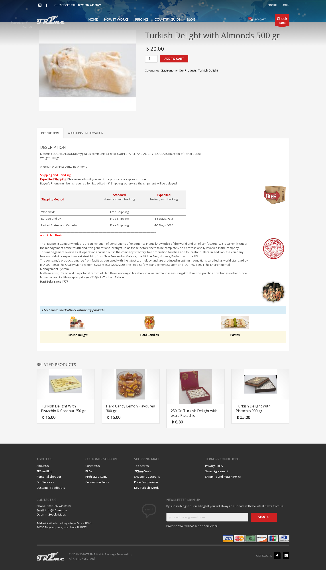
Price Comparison (146, 482)
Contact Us (92, 466)
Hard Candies (149, 335)
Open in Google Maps (51, 514)
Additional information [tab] (85, 133)
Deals (143, 471)
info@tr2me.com (56, 510)
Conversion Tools (97, 482)
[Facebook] (46, 5)
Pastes (235, 335)
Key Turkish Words (146, 488)
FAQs (88, 471)
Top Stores (141, 466)
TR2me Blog (44, 471)
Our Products (188, 70)
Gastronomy (169, 70)
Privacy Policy (214, 466)
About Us (43, 466)
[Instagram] (40, 5)
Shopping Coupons (147, 477)
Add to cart (174, 58)
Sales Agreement (216, 471)
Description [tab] (50, 133)
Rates (282, 20)
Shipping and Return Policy (223, 477)
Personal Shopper (49, 477)
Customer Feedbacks (51, 488)
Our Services (45, 482)
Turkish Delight (208, 70)
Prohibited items (96, 477)
